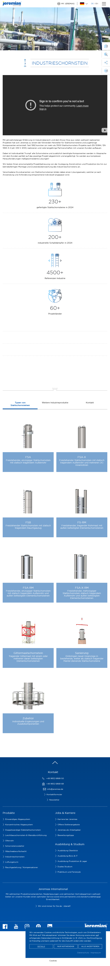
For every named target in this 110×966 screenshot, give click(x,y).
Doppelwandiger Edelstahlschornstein (23, 830)
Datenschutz (83, 952)
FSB (28, 522)
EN (97, 3)
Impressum (96, 952)
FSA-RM (28, 587)
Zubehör (28, 718)
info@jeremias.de (55, 789)
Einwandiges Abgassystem (17, 819)
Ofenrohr (9, 840)
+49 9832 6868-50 (55, 778)
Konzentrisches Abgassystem (19, 824)
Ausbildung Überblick (68, 850)
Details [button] (41, 946)
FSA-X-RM (82, 587)
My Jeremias (67, 3)
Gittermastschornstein (28, 653)
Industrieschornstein (15, 856)
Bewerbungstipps (66, 835)
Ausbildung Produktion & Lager (72, 861)
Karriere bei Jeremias (67, 819)
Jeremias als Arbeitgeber (69, 830)
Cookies (53, 960)
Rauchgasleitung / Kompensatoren (21, 867)
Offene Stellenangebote (69, 824)
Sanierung (81, 653)
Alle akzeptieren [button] (90, 946)
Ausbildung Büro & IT (68, 856)
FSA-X (82, 457)
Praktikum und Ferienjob (69, 872)
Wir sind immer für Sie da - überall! (54, 906)
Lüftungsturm (11, 862)
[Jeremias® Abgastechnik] (12, 4)
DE (92, 3)
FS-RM (81, 522)
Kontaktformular (54, 794)
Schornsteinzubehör (14, 846)
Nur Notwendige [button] (65, 946)
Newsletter (54, 800)
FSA (28, 457)
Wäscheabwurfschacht (16, 851)
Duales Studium (65, 866)
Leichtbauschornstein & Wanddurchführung (26, 835)
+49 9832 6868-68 (55, 784)
